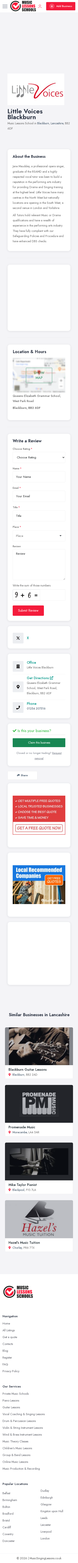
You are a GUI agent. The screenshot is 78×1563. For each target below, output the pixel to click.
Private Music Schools (15, 1394)
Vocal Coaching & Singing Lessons (23, 1414)
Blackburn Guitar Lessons (28, 1069)
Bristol (6, 1520)
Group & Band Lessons (16, 1455)
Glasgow (46, 1504)
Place (16, 527)
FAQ (5, 1364)
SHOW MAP (39, 375)
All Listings (8, 1330)
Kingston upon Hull (52, 1511)
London (45, 1538)
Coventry (7, 1534)
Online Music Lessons (15, 1462)
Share (24, 775)
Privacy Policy (10, 1371)
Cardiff (6, 1527)
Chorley (17, 1248)
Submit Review (28, 610)
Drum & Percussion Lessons (19, 1421)
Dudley (45, 1491)
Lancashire (57, 123)
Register (7, 1357)
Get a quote (9, 1337)
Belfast (6, 1493)
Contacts (7, 1344)
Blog (5, 1351)
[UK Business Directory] (39, 884)
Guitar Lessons (11, 1407)
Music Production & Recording (21, 1469)
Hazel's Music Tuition (24, 1242)
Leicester (46, 1525)
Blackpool (18, 1190)
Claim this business (39, 743)
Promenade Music (22, 1127)
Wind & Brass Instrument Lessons (22, 1434)
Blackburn (43, 123)
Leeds (44, 1518)
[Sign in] (40, 6)
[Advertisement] (39, 47)
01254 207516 (36, 708)
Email (16, 488)
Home (6, 1323)
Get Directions (38, 678)
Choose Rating (21, 449)
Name (16, 468)
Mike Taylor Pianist (23, 1184)
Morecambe (19, 1132)
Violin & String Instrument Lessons (22, 1428)
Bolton (6, 1507)
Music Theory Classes (15, 1441)
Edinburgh (47, 1497)
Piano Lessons (10, 1400)
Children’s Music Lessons (17, 1448)
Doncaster (8, 1541)
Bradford (8, 1514)
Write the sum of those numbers (32, 585)
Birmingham (9, 1500)
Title (15, 507)
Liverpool (46, 1532)
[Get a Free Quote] (39, 815)
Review (17, 546)
